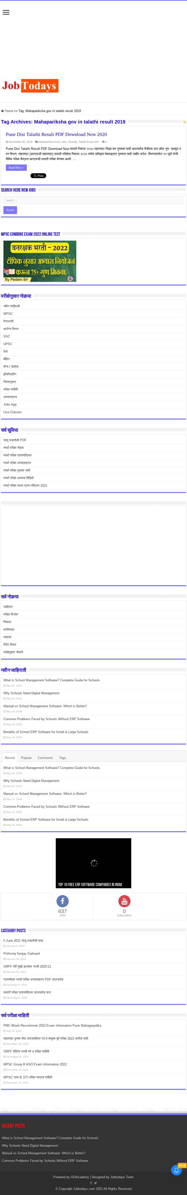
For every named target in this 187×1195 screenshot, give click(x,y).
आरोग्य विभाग (11, 329)
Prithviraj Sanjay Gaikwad (21, 953)
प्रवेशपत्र (8, 629)
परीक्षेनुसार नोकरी (13, 652)
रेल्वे (5, 351)
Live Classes (12, 412)
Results (72, 141)
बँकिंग (6, 359)
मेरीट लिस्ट (9, 644)
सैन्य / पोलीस (11, 366)
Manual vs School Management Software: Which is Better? (45, 706)
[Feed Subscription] (184, 122)
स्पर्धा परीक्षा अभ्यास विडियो (18, 478)
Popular (26, 758)
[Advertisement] (93, 42)
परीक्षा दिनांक (10, 614)
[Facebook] (91, 1183)
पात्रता (7, 637)
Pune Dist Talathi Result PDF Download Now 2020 (56, 134)
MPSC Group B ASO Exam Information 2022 (35, 1064)
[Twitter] (96, 1183)
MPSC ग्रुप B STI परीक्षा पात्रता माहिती (27, 1077)
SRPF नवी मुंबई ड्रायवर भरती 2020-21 (27, 966)
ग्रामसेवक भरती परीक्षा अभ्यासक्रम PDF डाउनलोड (33, 979)
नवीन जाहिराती (11, 306)
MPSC (8, 314)
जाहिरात (7, 607)
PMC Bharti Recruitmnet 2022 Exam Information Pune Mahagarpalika (52, 1025)
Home (8, 111)
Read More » (16, 167)
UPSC (7, 344)
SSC (6, 336)
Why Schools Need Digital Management (31, 693)
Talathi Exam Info (89, 141)
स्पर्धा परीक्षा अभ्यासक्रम (17, 463)
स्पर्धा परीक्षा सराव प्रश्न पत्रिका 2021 (25, 485)
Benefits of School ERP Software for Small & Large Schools (45, 732)
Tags (62, 758)
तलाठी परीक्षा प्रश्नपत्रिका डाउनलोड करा (27, 992)
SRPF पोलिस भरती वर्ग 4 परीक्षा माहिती (26, 1051)
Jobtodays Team (122, 1177)
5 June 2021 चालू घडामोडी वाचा (23, 940)
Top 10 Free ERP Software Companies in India (90, 885)
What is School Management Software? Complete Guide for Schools (51, 680)
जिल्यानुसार (9, 382)
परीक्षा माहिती (10, 389)
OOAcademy (80, 1177)
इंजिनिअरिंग (9, 374)
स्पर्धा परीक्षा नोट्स (13, 447)
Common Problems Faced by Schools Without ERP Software (46, 719)
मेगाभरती (8, 321)
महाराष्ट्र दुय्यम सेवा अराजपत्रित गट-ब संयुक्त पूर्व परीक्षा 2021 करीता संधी (45, 1038)
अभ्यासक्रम (10, 397)
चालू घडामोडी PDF (14, 440)
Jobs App (10, 404)
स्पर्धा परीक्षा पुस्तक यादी (16, 470)
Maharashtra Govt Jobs (52, 141)
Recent (10, 758)
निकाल (7, 622)
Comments (45, 758)
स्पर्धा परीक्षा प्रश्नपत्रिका (17, 455)
